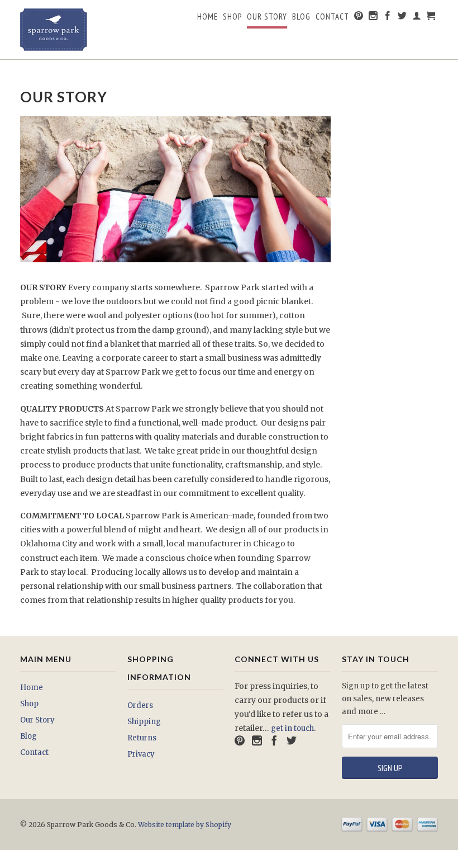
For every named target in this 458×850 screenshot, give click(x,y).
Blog (301, 17)
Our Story (267, 17)
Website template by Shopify (184, 824)
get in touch (292, 728)
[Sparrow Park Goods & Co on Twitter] (402, 18)
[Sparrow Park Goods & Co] (68, 29)
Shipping (144, 721)
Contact (332, 17)
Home (207, 17)
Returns (141, 738)
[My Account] (417, 18)
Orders (140, 705)
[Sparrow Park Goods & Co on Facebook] (388, 18)
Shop (232, 17)
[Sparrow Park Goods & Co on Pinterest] (359, 18)
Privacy (141, 754)
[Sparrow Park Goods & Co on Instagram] (373, 18)
